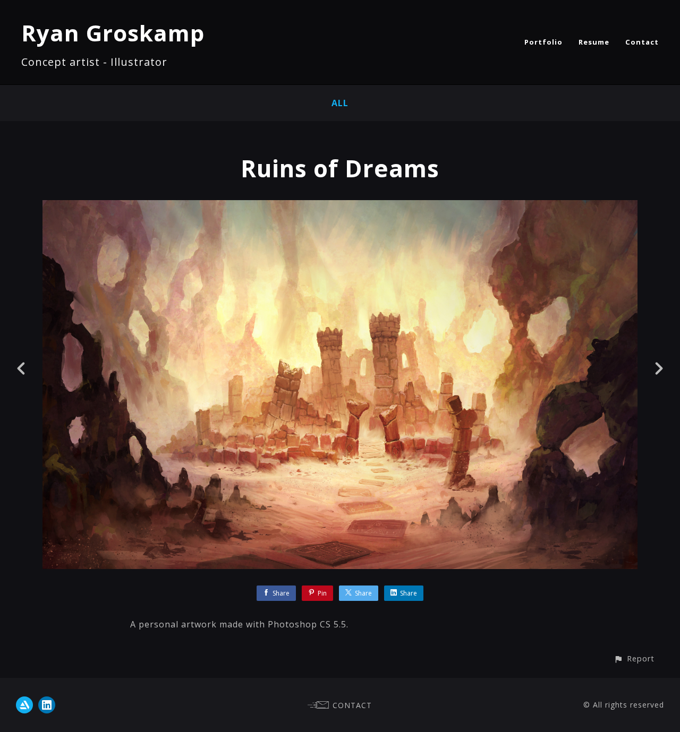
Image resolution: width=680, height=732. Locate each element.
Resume (594, 42)
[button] (634, 658)
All (340, 103)
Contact (642, 42)
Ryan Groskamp (113, 33)
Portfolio (543, 42)
